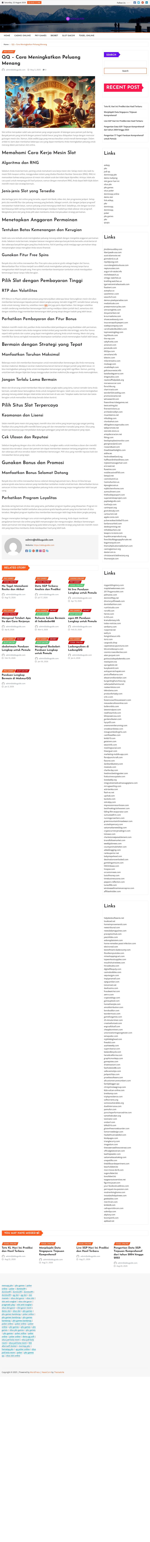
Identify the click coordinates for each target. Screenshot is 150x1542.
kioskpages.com (111, 1138)
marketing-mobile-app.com (116, 754)
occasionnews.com (112, 872)
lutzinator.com (110, 1119)
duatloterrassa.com (112, 1106)
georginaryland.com (113, 443)
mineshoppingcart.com (114, 956)
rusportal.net (110, 630)
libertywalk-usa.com (113, 252)
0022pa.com (109, 351)
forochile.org (109, 386)
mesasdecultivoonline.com (116, 703)
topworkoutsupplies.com (115, 959)
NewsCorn (46, 1372)
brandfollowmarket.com (114, 840)
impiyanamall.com (112, 978)
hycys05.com (109, 722)
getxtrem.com (110, 741)
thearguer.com (110, 751)
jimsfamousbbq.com (113, 249)
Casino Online (22, 36)
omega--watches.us (112, 278)
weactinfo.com (110, 744)
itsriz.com (108, 639)
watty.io (107, 633)
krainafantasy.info (112, 620)
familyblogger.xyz (111, 1084)
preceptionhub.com (113, 934)
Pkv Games (40, 36)
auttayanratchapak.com (114, 671)
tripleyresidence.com (113, 1096)
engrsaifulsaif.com (112, 1026)
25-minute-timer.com (113, 1020)
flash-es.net (109, 792)
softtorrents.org (111, 1099)
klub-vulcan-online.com (114, 1090)
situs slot (30, 1298)
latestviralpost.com (112, 709)
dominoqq (108, 206)
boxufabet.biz (110, 1176)
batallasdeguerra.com (113, 373)
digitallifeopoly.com (112, 969)
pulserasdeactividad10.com (116, 520)
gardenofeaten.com (112, 719)
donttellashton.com (112, 604)
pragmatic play (8, 1304)
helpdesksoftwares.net (114, 918)
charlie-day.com (111, 770)
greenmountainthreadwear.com (118, 821)
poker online (28, 1314)
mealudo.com (110, 767)
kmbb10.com (109, 738)
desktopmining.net (112, 526)
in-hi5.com (108, 617)
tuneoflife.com (110, 885)
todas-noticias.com (112, 623)
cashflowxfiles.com (112, 735)
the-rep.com (109, 338)
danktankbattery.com (113, 764)
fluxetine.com (110, 469)
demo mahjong (110, 178)
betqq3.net (109, 475)
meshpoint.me (110, 661)
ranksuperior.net (111, 853)
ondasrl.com (109, 1122)
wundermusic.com (112, 1013)
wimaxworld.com (111, 399)
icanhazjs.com (110, 504)
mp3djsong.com (111, 262)
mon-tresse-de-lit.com (114, 1170)
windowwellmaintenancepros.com (119, 888)
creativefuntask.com (113, 1023)
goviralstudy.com (111, 510)
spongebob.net (110, 665)
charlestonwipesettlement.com (117, 837)
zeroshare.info (110, 354)
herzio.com (109, 614)
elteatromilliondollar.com (115, 677)
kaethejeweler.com (112, 1154)
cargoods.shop (110, 642)
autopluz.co (109, 290)
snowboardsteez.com (113, 728)
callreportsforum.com (113, 1208)
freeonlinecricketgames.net (116, 402)
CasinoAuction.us (111, 482)
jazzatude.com (110, 348)
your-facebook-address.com (116, 1186)
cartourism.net (110, 514)
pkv (105, 168)
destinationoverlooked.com (116, 859)
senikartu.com (110, 626)
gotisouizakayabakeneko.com (117, 658)
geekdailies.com (111, 1198)
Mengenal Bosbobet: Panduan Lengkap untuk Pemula (47, 650)
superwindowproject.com (115, 498)
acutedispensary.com (113, 824)
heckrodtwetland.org (113, 456)
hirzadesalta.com (111, 965)
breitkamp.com (110, 1093)
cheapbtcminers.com (113, 1029)
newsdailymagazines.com (115, 930)
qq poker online (23, 1349)
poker (106, 213)
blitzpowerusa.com (112, 716)
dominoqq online (111, 194)
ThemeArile (59, 1372)
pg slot (16, 1295)
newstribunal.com (112, 927)
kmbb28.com (109, 1205)
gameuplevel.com (112, 1001)
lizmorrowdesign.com (113, 1131)
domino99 (21, 1288)
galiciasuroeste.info (112, 370)
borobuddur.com (111, 1010)
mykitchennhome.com (114, 488)
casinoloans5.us (111, 479)
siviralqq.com (110, 802)
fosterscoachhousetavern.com (117, 700)
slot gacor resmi (24, 1308)
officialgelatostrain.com (114, 1151)
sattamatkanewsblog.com (115, 827)
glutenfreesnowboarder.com (116, 1128)
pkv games (108, 187)
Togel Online (86, 36)
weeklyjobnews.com (113, 843)
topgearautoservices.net (115, 1179)
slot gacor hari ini (111, 181)
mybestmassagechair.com (115, 463)
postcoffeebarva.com (113, 674)
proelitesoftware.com (113, 1077)
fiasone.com (109, 760)
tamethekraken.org (112, 1115)
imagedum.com (111, 1144)
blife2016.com (110, 1125)
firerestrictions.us (112, 408)
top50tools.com (111, 335)
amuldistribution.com (113, 1007)
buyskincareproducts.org (115, 536)
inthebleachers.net (112, 530)
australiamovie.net (112, 255)
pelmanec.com (110, 594)
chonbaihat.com (111, 421)
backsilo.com (109, 799)
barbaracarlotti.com (113, 523)
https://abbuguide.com (44, 545)
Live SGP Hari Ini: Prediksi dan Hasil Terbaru (123, 121)
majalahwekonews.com (114, 588)
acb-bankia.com (111, 789)
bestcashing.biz (111, 405)
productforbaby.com (113, 693)
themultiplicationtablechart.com (118, 546)
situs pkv (108, 184)
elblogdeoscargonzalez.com (116, 424)
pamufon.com (110, 1109)
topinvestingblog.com (113, 332)
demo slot (108, 197)
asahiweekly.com (111, 1045)
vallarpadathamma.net (114, 684)
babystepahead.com (113, 856)
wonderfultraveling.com (114, 392)
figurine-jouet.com (112, 1182)
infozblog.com (110, 418)
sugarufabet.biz (111, 1173)
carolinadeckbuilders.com (115, 329)
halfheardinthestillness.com (116, 459)
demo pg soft (28, 1336)
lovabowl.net (109, 921)
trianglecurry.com (112, 1141)
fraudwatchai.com (112, 991)
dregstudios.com (111, 376)
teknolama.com (111, 690)
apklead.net (109, 1221)
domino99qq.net (111, 598)
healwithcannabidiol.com (115, 1135)
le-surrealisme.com (112, 316)
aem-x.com (109, 994)
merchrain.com (111, 1202)
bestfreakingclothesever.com (117, 808)
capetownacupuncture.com (116, 646)
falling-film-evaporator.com (116, 811)
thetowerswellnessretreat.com (117, 1147)
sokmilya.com (110, 1211)
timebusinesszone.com (114, 878)
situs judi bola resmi (11, 1339)
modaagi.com (110, 364)
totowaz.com (109, 834)
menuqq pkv (7, 1285)
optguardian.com (111, 981)
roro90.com (109, 610)
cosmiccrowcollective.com (115, 652)
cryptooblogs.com (112, 997)
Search (111, 54)
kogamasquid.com (112, 542)
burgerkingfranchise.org (114, 681)
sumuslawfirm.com (112, 815)
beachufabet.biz (111, 1166)
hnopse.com (109, 869)
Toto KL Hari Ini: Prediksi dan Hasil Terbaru (123, 106)
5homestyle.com (111, 558)
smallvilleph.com (111, 367)
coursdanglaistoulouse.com (116, 265)
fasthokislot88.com (112, 1068)
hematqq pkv (8, 1349)
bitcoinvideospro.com (113, 649)
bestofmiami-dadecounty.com (117, 950)
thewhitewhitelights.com (115, 450)
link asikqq (108, 200)
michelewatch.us (111, 274)
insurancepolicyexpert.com (116, 322)
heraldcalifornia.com (113, 1055)
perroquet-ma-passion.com (116, 1189)
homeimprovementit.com (115, 924)
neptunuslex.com (111, 268)
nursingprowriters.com (114, 818)
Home (7, 36)
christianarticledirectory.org (116, 555)
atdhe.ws (108, 453)
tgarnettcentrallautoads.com (116, 284)
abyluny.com (109, 1214)
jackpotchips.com (111, 1074)
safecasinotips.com (112, 1071)
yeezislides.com (111, 937)
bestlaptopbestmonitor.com (116, 440)
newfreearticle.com (112, 713)
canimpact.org (110, 507)
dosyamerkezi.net (112, 313)
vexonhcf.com (110, 297)
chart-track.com (111, 389)
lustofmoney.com (111, 875)
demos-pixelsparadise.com (116, 300)
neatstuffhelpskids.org (114, 380)
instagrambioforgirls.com (115, 732)
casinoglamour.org (112, 549)
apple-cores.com (111, 517)
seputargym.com (111, 975)
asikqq (107, 165)
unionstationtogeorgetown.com (118, 1032)
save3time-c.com (111, 294)
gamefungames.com (113, 1017)
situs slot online (13, 1355)
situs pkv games (17, 1330)
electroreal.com (111, 946)
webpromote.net (111, 428)
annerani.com (110, 345)
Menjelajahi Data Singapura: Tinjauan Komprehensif (51, 1251)
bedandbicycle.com (112, 1052)
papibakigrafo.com (112, 501)
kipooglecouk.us (111, 485)
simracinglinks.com (112, 309)
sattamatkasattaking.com (115, 1157)
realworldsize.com (112, 687)
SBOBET (54, 36)
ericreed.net (109, 466)
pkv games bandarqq (11, 1314)
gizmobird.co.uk (111, 258)
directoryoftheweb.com (114, 601)
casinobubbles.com (112, 972)
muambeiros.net (111, 415)
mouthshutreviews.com (114, 962)
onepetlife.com (110, 1160)
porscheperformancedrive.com (118, 1112)
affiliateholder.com (112, 891)
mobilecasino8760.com (114, 472)
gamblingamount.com (114, 862)
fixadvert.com (110, 287)
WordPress (35, 1372)
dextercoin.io (110, 552)
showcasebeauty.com (113, 319)
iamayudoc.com (111, 1036)
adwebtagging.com (112, 850)
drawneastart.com (112, 1064)
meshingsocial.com (112, 748)
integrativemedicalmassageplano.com (121, 783)
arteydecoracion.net (113, 434)
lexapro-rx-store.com (113, 533)
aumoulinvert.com (112, 491)
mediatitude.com (111, 303)
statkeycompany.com (113, 325)
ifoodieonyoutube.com (114, 953)
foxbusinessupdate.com (114, 776)
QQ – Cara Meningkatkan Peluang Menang (29, 44)
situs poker (109, 190)
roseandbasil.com (112, 447)
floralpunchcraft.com (113, 757)
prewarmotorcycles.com (115, 306)
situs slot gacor (17, 1298)
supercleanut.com (112, 1048)
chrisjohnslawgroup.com (115, 1087)
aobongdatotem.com (113, 940)
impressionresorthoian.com (116, 805)
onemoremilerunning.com (115, 725)
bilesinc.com (109, 357)
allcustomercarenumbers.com (117, 1080)
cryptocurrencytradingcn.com (117, 831)
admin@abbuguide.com (15, 70)
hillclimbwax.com (111, 866)
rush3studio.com (111, 607)
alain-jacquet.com (112, 655)
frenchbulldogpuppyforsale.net (117, 539)
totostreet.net (110, 985)
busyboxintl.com (111, 668)
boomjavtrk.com (111, 1218)
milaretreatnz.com (112, 361)
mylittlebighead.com (113, 1039)
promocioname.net (112, 396)
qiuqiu (107, 222)
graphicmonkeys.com (113, 1058)
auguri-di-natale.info (113, 271)
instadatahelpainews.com (115, 1195)
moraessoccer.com (112, 383)
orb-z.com (108, 697)
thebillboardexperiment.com (116, 1163)
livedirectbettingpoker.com (116, 773)
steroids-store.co (111, 431)
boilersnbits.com (111, 706)
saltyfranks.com (111, 341)
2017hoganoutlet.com (113, 591)
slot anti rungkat (9, 1301)
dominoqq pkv (110, 174)
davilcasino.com (111, 988)
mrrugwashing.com (112, 786)
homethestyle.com (112, 1004)
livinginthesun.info (112, 636)
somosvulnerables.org (114, 1103)
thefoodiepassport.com (114, 495)
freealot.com (109, 1042)
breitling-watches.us (113, 281)
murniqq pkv (24, 1346)
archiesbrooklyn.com (113, 412)
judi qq (107, 171)
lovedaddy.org (110, 780)
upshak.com (109, 795)
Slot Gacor (68, 36)
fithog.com (108, 437)
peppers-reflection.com (114, 882)
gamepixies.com (111, 1061)
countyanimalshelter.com (115, 847)
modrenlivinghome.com (114, 1192)
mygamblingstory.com (114, 585)
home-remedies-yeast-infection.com (120, 943)
